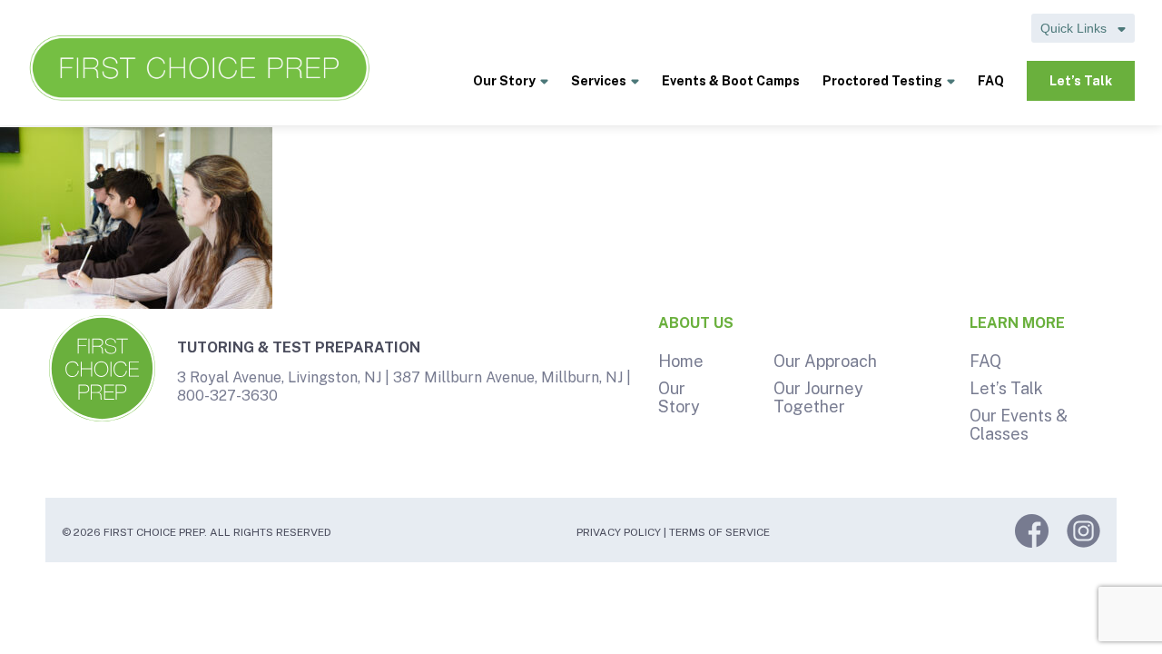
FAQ (991, 81)
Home (681, 361)
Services (598, 81)
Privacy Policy (618, 532)
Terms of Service (719, 532)
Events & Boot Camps (731, 81)
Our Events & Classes (1019, 424)
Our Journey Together (818, 397)
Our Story (504, 81)
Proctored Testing (882, 81)
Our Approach (825, 361)
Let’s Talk (1080, 81)
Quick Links (1075, 28)
